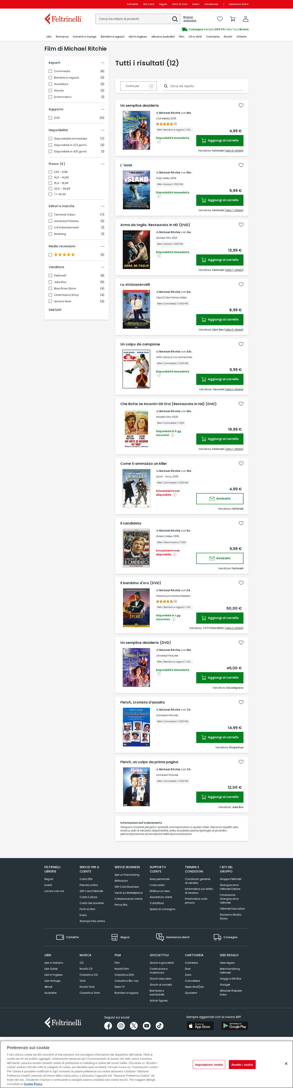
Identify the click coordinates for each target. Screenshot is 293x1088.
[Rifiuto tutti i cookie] (286, 1063)
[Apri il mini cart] (233, 19)
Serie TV (120, 987)
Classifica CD (89, 975)
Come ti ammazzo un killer (143, 463)
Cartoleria (191, 963)
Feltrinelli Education (232, 908)
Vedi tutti (55, 309)
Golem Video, (164, 536)
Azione (59, 90)
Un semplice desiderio (139, 105)
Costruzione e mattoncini (159, 970)
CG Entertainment (66, 227)
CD (81, 963)
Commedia (62, 71)
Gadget (225, 984)
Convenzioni (211, 4)
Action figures (159, 1000)
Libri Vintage (52, 981)
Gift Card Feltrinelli (91, 891)
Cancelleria (192, 981)
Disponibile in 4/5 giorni (70, 151)
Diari (188, 969)
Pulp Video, (163, 178)
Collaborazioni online (128, 899)
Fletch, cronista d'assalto (142, 702)
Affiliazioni (121, 881)
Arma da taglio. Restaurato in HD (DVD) (155, 225)
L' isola (126, 165)
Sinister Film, (163, 238)
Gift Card (148, 4)
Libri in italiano (53, 963)
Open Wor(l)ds (194, 987)
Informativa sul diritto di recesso (199, 891)
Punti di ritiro (179, 4)
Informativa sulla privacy (196, 900)
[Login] (245, 19)
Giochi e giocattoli (162, 963)
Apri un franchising (127, 875)
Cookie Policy (33, 1084)
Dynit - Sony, (164, 476)
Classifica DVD (124, 975)
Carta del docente (92, 903)
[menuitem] (49, 37)
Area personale (159, 879)
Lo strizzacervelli (135, 284)
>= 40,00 (60, 194)
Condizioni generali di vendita (197, 881)
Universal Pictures (66, 221)
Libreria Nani (62, 301)
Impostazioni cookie (209, 1064)
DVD (57, 118)
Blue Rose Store (65, 288)
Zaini (188, 975)
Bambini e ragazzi (66, 77)
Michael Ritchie (169, 113)
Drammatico (63, 97)
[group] (197, 29)
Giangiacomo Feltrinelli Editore (230, 887)
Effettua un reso (160, 891)
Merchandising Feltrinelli (230, 970)
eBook (48, 987)
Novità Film (122, 969)
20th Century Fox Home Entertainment (180, 357)
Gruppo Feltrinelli (230, 879)
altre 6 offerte (233, 150)
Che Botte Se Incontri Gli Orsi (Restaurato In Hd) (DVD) (168, 404)
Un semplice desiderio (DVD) (145, 642)
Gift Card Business (127, 887)
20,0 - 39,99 (62, 188)
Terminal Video (64, 214)
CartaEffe (132, 4)
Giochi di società (161, 984)
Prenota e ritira (89, 885)
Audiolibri (50, 993)
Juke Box (60, 282)
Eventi (195, 4)
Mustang (60, 234)
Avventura (61, 84)
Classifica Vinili (90, 993)
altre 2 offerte (234, 389)
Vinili (83, 981)
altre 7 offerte (234, 210)
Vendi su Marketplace (129, 893)
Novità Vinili (87, 987)
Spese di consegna (162, 909)
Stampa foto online (92, 921)
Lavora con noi (54, 891)
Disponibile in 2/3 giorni (70, 145)
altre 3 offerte (234, 628)
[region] (146, 1064)
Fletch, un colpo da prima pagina (149, 762)
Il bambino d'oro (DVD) (140, 583)
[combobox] (137, 19)
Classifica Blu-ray (127, 981)
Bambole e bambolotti (157, 992)
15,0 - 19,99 (61, 183)
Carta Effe (86, 879)
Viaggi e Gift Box (230, 978)
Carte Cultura (88, 897)
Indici (83, 915)
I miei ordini (157, 885)
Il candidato (130, 523)
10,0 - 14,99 (61, 177)
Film (117, 963)
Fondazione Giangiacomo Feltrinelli (229, 898)
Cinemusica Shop (66, 295)
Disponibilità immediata (70, 138)
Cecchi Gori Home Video (171, 297)
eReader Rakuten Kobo (231, 992)
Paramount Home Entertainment (176, 596)
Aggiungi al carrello (223, 140)
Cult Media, (163, 118)
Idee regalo (227, 963)
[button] (175, 19)
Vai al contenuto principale (62, 4)
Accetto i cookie (242, 1064)
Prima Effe (121, 905)
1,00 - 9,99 (61, 172)
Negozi (163, 4)
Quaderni (191, 993)
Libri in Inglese (53, 975)
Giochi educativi (160, 978)
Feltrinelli (60, 275)
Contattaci (157, 903)
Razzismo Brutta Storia (230, 916)
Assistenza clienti (239, 4)
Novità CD (86, 969)
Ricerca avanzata (189, 18)
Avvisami (223, 498)
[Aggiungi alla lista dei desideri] (241, 105)
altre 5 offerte (233, 329)
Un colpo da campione (140, 344)
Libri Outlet (50, 969)
